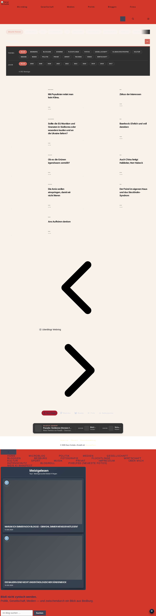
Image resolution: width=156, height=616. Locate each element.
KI (67, 32)
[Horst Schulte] (5, 5)
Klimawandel (55, 32)
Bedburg (34, 52)
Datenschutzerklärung (88, 440)
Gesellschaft (47, 7)
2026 (32, 63)
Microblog (22, 7)
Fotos (133, 7)
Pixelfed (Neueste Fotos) (87, 463)
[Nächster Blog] (78, 409)
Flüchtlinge (73, 52)
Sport (67, 57)
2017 (110, 63)
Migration (78, 32)
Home (11, 456)
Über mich (74, 440)
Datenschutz (17, 463)
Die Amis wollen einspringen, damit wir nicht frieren (59, 192)
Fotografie (69, 458)
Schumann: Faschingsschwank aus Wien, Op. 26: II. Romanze (118, 427)
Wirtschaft (102, 57)
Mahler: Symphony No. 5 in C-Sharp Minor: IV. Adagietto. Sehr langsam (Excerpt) (93, 427)
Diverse (59, 52)
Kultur (137, 52)
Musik (34, 57)
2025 (40, 63)
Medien (71, 7)
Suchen (39, 613)
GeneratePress (90, 445)
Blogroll (47, 463)
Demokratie (31, 32)
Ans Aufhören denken (59, 221)
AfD (42, 32)
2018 (102, 63)
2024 (49, 63)
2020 (84, 63)
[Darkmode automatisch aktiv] (122, 18)
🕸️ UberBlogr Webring (50, 329)
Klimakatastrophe (121, 52)
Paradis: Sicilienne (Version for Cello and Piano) (57, 428)
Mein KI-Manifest (19, 465)
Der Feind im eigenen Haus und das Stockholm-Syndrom (133, 192)
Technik (78, 57)
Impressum (64, 440)
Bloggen (112, 7)
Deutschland (110, 32)
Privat (56, 57)
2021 (76, 63)
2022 (67, 63)
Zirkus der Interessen (130, 94)
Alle (23, 52)
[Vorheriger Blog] (78, 326)
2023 (58, 63)
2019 (93, 63)
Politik (91, 7)
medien (137, 32)
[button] (133, 19)
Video (89, 57)
